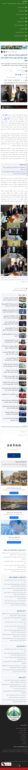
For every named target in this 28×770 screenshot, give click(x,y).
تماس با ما (24, 743)
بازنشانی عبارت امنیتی (14, 450)
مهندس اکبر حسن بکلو (23, 82)
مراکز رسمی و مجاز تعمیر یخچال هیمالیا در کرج (15, 695)
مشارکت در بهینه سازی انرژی (21, 728)
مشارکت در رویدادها (22, 732)
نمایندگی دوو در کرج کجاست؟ (20, 3)
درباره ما (24, 741)
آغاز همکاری (6, 119)
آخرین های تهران (21, 611)
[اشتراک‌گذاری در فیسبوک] (20, 74)
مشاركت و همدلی (14, 517)
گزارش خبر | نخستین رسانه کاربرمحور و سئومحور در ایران (15, 761)
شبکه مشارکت (23, 735)
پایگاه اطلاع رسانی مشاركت (14, 537)
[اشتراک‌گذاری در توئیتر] (18, 74)
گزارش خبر (5, 115)
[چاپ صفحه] (4, 51)
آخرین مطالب (21, 677)
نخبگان (5, 80)
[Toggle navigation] (25, 43)
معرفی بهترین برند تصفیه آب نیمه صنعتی (17, 697)
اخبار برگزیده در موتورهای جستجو (17, 577)
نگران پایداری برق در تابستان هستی (14, 512)
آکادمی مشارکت (23, 730)
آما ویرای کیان (10, 765)
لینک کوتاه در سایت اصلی (20, 288)
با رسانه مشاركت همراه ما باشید (14, 542)
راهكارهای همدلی (14, 493)
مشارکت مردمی (23, 737)
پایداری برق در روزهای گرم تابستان (14, 488)
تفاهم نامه (10, 80)
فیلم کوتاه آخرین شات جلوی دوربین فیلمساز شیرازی (15, 601)
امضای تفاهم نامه (16, 80)
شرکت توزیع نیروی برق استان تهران (11, 82)
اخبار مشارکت (23, 739)
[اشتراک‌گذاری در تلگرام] (16, 74)
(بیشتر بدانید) (23, 466)
